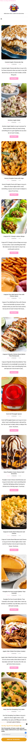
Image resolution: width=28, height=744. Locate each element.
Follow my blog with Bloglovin (8, 0)
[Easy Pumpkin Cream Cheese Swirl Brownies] (14, 452)
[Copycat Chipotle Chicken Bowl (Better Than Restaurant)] (14, 334)
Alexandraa (14, 64)
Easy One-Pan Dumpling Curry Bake (14, 709)
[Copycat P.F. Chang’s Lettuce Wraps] (14, 216)
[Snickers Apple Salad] (14, 100)
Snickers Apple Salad (14, 120)
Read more (13, 78)
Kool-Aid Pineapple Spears (14, 414)
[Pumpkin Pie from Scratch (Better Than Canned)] (14, 572)
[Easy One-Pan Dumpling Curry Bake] (14, 689)
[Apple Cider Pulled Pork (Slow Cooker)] (14, 631)
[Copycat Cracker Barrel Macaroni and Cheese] (14, 512)
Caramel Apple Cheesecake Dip (14, 62)
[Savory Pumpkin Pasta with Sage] (14, 158)
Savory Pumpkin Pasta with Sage (14, 178)
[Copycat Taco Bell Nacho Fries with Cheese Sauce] (14, 274)
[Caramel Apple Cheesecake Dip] (14, 42)
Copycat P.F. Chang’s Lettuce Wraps (14, 236)
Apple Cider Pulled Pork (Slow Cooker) (14, 651)
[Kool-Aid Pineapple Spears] (14, 394)
